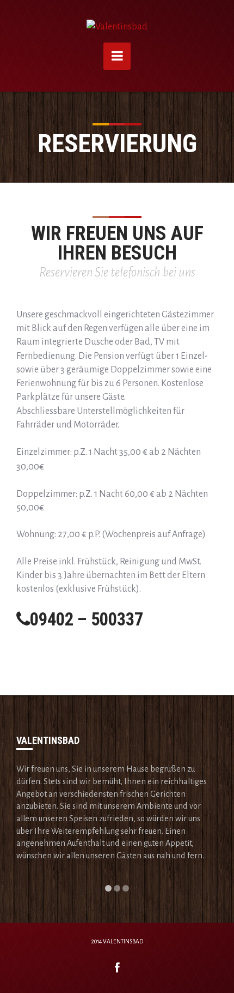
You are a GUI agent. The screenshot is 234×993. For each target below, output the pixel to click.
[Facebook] (117, 968)
